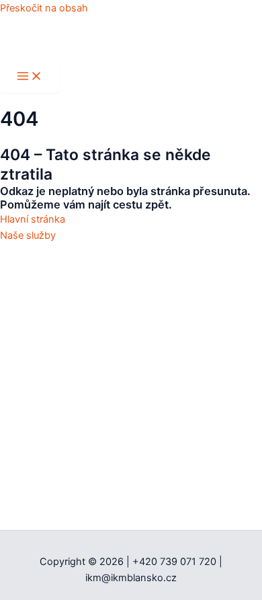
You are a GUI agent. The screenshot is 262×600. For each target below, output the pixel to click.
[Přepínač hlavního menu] (29, 77)
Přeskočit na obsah (44, 8)
